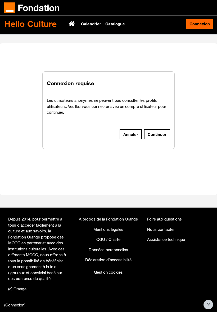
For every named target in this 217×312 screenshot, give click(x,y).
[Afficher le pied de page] (208, 304)
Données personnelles (108, 249)
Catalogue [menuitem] (115, 23)
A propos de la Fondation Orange (108, 219)
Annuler (130, 134)
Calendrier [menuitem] (91, 23)
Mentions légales (108, 229)
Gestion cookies (108, 272)
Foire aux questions (164, 219)
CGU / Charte (108, 239)
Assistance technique (166, 239)
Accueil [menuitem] (72, 24)
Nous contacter (161, 229)
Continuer (157, 134)
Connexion (199, 23)
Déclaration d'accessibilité (108, 259)
